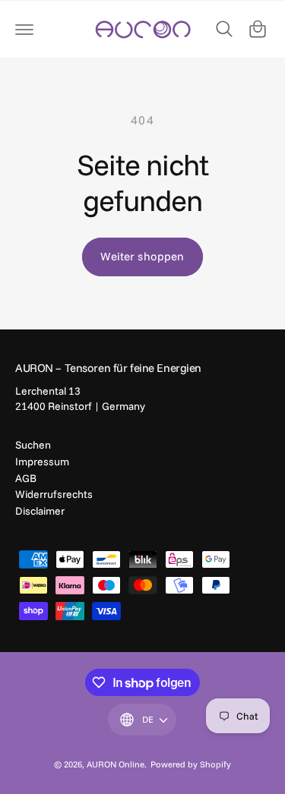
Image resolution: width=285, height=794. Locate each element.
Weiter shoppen (142, 256)
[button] (24, 29)
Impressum (42, 461)
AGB (25, 478)
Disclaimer (40, 511)
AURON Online (115, 764)
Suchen (33, 445)
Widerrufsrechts (54, 494)
